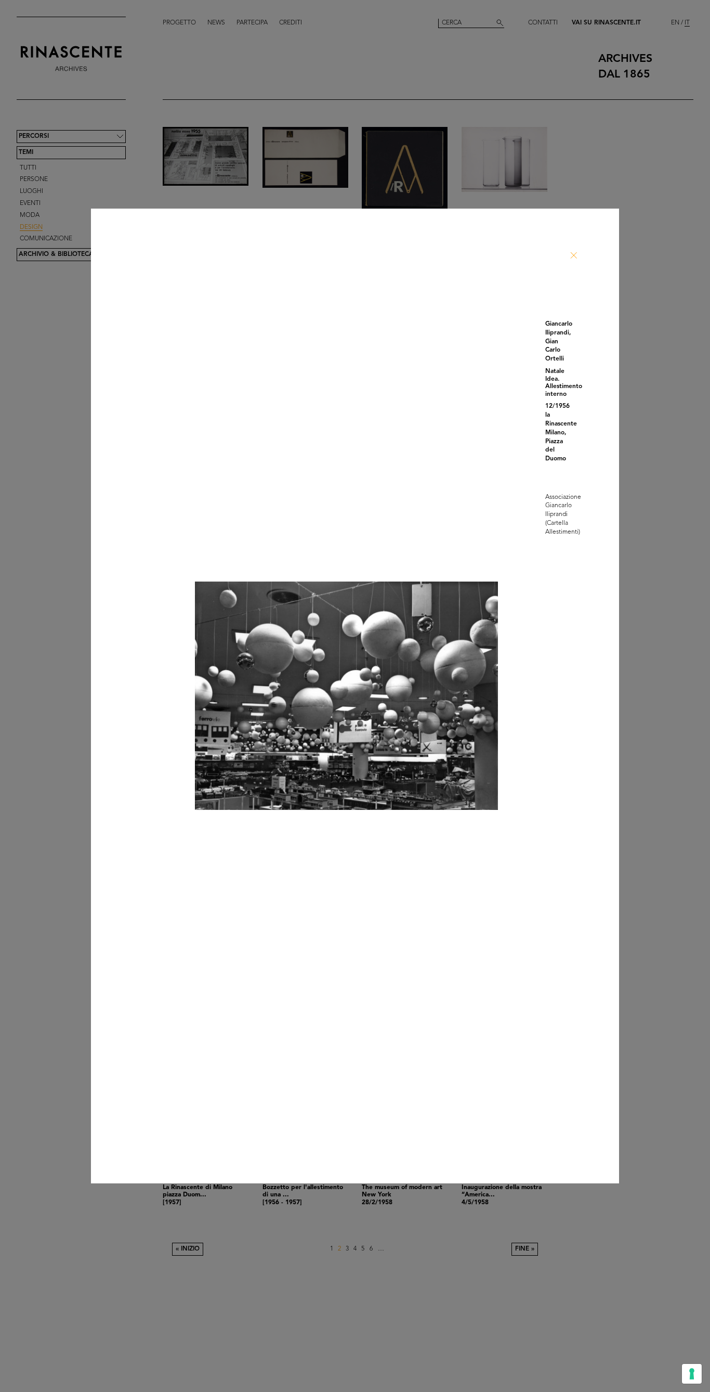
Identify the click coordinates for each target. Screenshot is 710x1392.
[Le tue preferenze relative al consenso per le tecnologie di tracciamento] (692, 1374)
